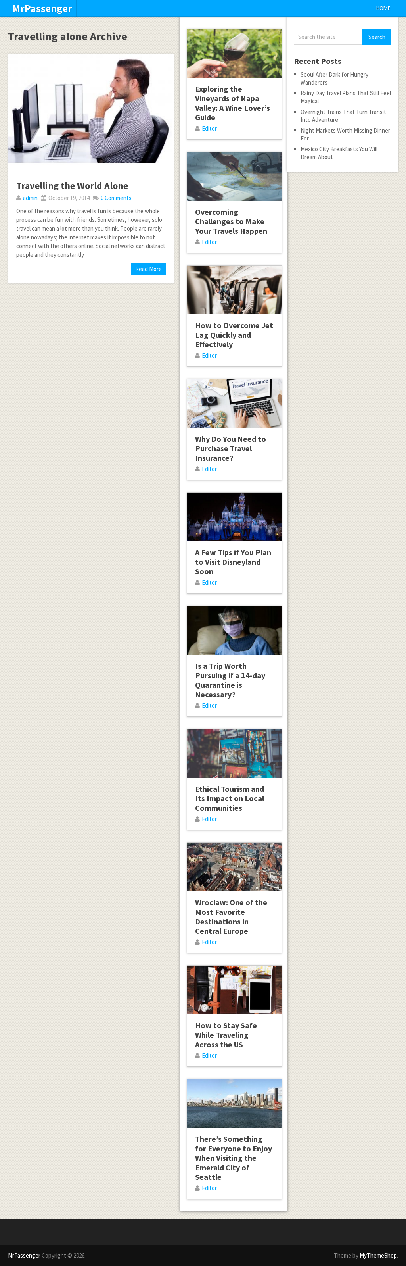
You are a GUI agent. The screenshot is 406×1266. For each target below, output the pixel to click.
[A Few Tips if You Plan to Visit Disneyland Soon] (234, 517)
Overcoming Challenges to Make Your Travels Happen (231, 221)
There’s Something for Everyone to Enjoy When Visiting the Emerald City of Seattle (233, 1158)
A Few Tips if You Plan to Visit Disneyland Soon (233, 561)
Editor (209, 128)
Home (383, 8)
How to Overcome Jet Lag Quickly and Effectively (234, 334)
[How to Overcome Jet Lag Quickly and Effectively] (234, 290)
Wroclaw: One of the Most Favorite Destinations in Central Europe (231, 916)
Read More (148, 269)
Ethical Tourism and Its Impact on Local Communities (229, 798)
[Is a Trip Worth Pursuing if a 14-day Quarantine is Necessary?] (234, 630)
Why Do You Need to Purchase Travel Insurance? (230, 448)
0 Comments (116, 198)
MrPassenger (42, 8)
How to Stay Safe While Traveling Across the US (226, 1034)
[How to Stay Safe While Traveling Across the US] (234, 990)
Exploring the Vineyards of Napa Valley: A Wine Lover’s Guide (232, 103)
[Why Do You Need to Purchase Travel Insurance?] (234, 403)
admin (30, 198)
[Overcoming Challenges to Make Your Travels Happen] (234, 176)
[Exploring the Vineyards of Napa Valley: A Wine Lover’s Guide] (234, 53)
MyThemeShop (378, 1255)
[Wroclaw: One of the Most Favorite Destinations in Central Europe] (234, 867)
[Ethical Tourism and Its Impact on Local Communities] (234, 753)
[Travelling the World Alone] (91, 114)
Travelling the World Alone (72, 185)
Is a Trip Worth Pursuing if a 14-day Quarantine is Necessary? (230, 680)
